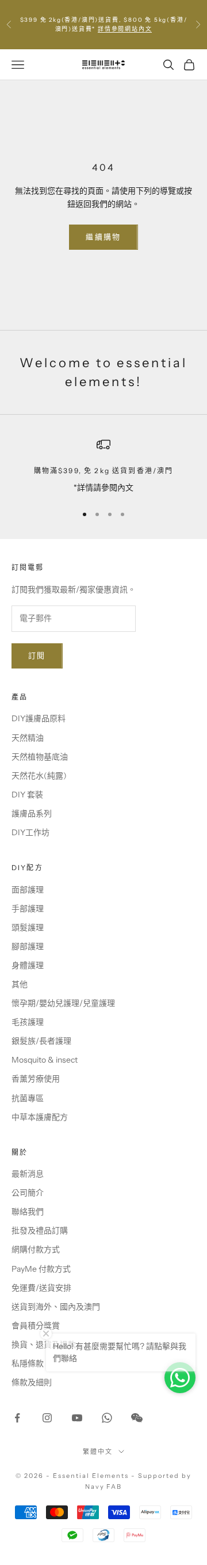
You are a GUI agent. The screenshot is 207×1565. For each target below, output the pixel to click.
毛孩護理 (28, 1022)
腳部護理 (28, 946)
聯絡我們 (28, 1211)
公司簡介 (28, 1192)
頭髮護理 (28, 927)
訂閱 (37, 655)
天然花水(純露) (39, 775)
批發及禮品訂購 (40, 1230)
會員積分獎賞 (36, 1325)
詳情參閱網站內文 (125, 29)
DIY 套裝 (27, 794)
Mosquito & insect (45, 1060)
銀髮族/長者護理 (41, 1041)
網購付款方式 (36, 1249)
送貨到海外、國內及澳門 (56, 1306)
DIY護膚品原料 (39, 718)
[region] (103, 466)
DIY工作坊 (30, 832)
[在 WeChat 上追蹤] (137, 1418)
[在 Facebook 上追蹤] (17, 1418)
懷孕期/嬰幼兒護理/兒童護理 (63, 1003)
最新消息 (28, 1174)
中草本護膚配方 (40, 1117)
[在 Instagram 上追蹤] (47, 1418)
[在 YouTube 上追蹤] (77, 1418)
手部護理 (28, 908)
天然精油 (28, 738)
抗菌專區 (28, 1098)
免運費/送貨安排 (41, 1288)
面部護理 (28, 889)
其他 (20, 984)
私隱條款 (28, 1363)
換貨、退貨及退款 (44, 1344)
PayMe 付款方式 (41, 1269)
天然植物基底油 (40, 757)
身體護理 (28, 965)
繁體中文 (98, 1452)
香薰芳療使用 (36, 1079)
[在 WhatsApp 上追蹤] (107, 1418)
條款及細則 (32, 1382)
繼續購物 (103, 236)
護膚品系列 (32, 813)
